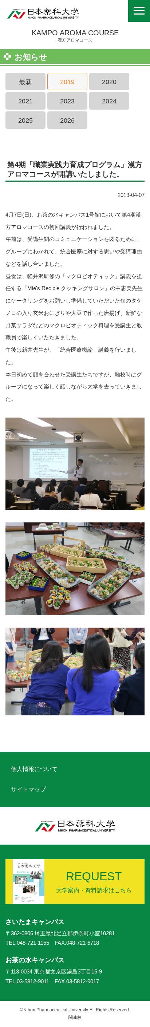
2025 (25, 120)
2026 (67, 120)
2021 (25, 101)
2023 (67, 101)
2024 (109, 101)
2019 (67, 82)
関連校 (75, 1017)
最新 (25, 82)
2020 (109, 82)
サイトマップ (28, 789)
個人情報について (34, 769)
